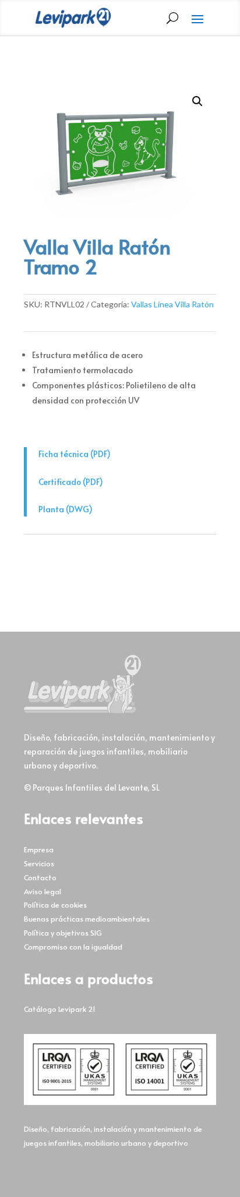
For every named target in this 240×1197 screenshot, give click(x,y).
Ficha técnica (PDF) (74, 453)
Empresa (39, 849)
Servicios (39, 863)
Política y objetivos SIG (63, 932)
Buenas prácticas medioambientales (87, 918)
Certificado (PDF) (70, 481)
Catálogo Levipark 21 (60, 1009)
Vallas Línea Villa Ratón (172, 304)
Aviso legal (42, 891)
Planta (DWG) (65, 509)
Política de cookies (55, 904)
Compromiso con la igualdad (73, 946)
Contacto (40, 877)
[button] (197, 101)
